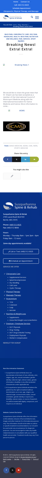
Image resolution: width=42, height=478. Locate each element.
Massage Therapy (13, 295)
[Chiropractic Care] (4, 273)
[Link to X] (12, 470)
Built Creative (7, 459)
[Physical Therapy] (4, 291)
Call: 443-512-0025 (21, 5)
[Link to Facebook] (6, 470)
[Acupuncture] (4, 298)
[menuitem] (15, 1)
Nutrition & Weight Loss (16, 314)
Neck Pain (25, 37)
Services (26, 39)
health (17, 37)
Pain (20, 39)
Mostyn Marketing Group (28, 457)
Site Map (16, 459)
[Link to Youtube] (19, 470)
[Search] (31, 17)
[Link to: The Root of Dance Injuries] (12, 176)
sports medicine (21, 148)
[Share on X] (16, 159)
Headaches (8, 37)
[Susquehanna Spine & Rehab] (17, 17)
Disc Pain (33, 34)
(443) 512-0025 (15, 225)
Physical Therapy (13, 291)
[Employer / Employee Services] (4, 323)
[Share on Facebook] (7, 159)
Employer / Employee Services (18, 323)
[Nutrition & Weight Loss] (4, 313)
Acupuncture (11, 298)
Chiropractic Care (21, 34)
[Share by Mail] (34, 159)
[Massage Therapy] (4, 294)
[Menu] (36, 17)
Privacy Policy (26, 459)
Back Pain (9, 34)
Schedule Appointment (21, 8)
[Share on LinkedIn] (25, 159)
